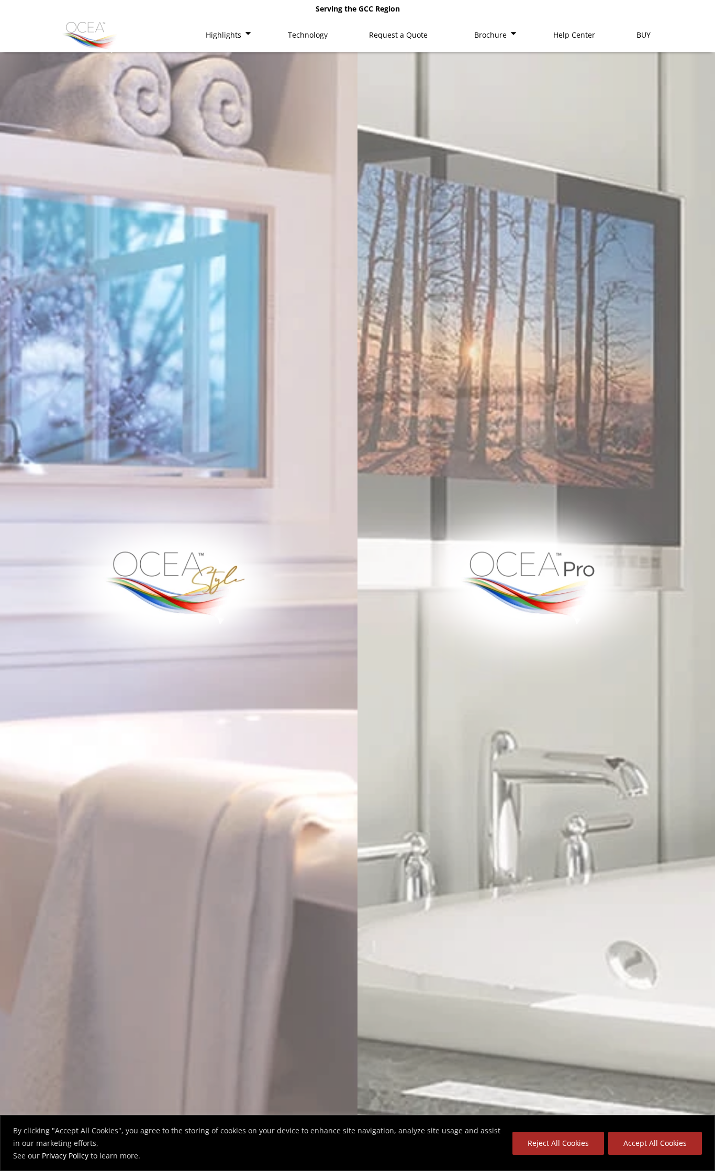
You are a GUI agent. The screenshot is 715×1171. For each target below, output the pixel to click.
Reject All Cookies (558, 1143)
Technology (308, 35)
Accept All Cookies (655, 1143)
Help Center (574, 35)
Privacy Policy (65, 1156)
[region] (357, 1143)
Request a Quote (398, 35)
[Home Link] (90, 37)
